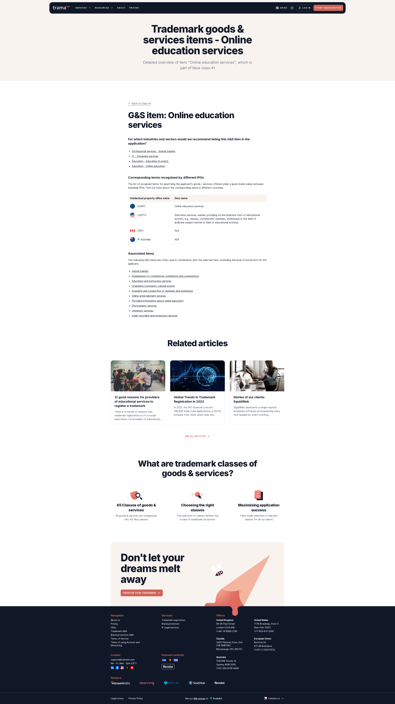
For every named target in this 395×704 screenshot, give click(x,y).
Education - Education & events (150, 161)
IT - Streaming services (145, 156)
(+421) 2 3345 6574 (264, 649)
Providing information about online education (157, 300)
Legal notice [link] (117, 698)
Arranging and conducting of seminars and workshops (162, 290)
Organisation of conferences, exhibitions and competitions (165, 276)
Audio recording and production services (155, 315)
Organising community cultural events (153, 286)
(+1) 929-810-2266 (264, 631)
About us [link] (115, 620)
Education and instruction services (151, 281)
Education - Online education (148, 166)
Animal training (140, 271)
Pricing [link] (114, 623)
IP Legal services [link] (170, 627)
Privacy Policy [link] (136, 698)
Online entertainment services (149, 295)
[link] (138, 392)
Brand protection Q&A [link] (122, 635)
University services (142, 310)
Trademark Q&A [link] (119, 631)
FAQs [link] (113, 627)
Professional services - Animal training (153, 151)
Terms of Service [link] (120, 638)
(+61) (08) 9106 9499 (227, 668)
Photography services (144, 305)
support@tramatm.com (123, 659)
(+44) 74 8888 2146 (226, 631)
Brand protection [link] (170, 623)
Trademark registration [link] (173, 620)
